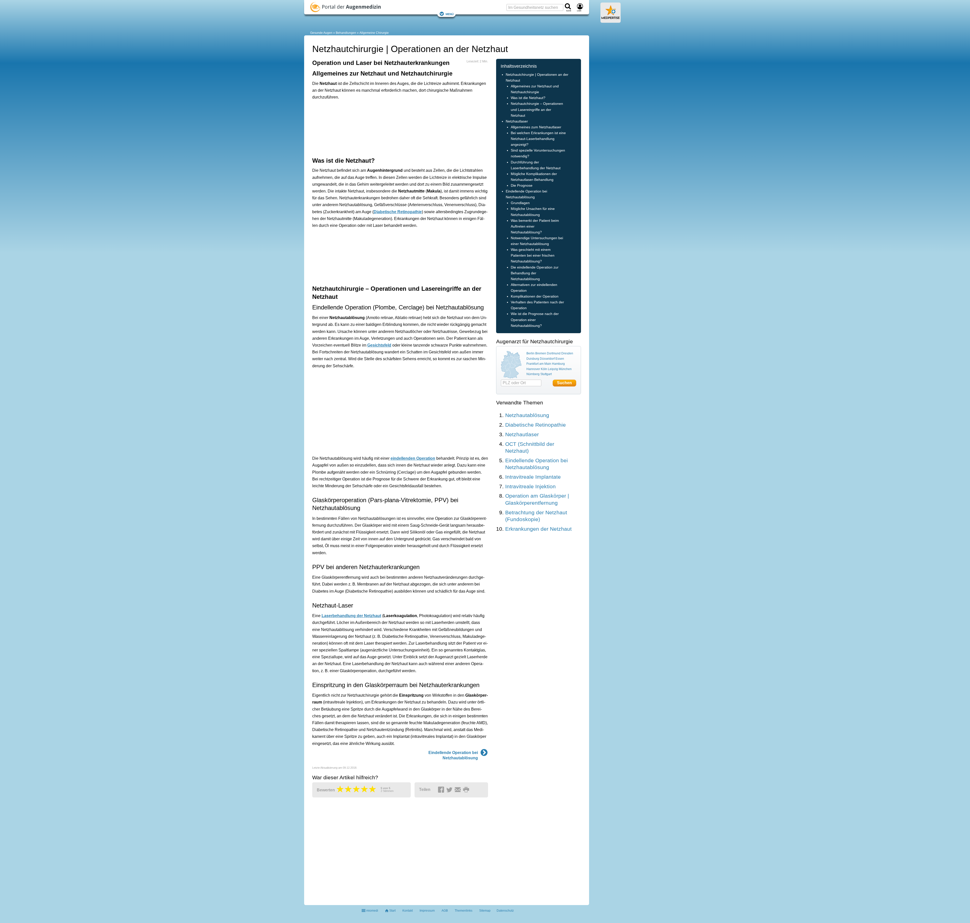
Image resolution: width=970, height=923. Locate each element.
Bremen (540, 353)
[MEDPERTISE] (610, 20)
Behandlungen (346, 33)
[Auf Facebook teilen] (442, 790)
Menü (450, 14)
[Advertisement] (390, 128)
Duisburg (532, 358)
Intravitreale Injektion (530, 486)
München (565, 369)
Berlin (530, 353)
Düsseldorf (547, 358)
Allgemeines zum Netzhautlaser (536, 127)
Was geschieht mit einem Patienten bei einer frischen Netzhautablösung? (532, 255)
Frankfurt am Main (538, 364)
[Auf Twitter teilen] (450, 790)
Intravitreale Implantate (533, 477)
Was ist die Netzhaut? (528, 98)
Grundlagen (520, 203)
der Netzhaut (351, 616)
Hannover (533, 369)
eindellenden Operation (413, 458)
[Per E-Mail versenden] (458, 790)
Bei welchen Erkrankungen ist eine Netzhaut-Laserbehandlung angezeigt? (538, 139)
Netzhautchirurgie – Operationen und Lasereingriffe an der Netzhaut (537, 109)
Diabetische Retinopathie (398, 212)
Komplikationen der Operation (535, 296)
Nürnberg (533, 374)
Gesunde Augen (321, 33)
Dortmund (554, 353)
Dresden (567, 353)
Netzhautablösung (527, 415)
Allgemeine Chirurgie (374, 33)
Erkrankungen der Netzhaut (538, 529)
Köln (544, 369)
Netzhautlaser (517, 121)
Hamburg (558, 364)
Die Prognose (521, 185)
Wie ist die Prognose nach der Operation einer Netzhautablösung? (535, 319)
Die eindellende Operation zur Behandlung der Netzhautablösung (535, 273)
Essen (559, 358)
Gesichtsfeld (379, 345)
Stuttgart (546, 374)
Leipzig (553, 369)
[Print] (467, 790)
